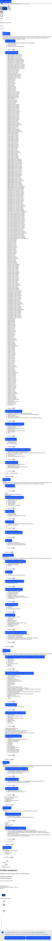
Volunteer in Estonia (12, 381)
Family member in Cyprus (13, 137)
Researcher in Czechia (12, 245)
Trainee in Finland (11, 356)
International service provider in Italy (15, 202)
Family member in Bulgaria (13, 134)
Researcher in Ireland (12, 253)
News (9, 697)
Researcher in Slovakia (12, 101)
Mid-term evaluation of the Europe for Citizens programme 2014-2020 (22, 830)
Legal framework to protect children (15, 636)
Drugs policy (10, 619)
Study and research (11, 429)
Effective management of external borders (13, 494)
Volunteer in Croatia (12, 377)
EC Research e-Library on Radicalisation (16, 706)
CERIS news (10, 662)
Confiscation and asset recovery (14, 616)
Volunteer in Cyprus (12, 378)
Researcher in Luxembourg (13, 258)
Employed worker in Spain (13, 95)
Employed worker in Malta (13, 125)
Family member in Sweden (13, 157)
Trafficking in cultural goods (13, 623)
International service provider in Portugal (16, 209)
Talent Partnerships (11, 431)
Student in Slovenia (11, 80)
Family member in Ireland (13, 147)
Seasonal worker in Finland (13, 274)
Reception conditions (12, 44)
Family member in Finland (13, 141)
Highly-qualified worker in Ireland (14, 175)
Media (9, 685)
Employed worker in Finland (13, 113)
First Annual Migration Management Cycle (16, 464)
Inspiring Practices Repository (14, 679)
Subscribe (10, 664)
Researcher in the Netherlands (14, 264)
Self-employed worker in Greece (14, 296)
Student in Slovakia (11, 79)
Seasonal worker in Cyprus (13, 270)
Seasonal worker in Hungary (13, 279)
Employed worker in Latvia (13, 122)
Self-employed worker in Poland (14, 306)
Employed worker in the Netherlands (15, 131)
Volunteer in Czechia (12, 379)
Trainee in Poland (11, 368)
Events (6, 823)
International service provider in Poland (15, 208)
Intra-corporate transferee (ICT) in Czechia (16, 218)
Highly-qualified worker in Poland (14, 182)
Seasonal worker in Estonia (13, 273)
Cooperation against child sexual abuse (15, 635)
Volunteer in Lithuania (12, 392)
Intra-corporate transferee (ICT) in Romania (16, 237)
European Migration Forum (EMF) (15, 426)
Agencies (4, 648)
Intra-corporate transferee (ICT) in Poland (16, 235)
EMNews (9, 721)
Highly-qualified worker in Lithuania (15, 179)
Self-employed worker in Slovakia (14, 74)
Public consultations (9, 824)
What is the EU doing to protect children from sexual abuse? (20, 639)
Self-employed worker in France (14, 294)
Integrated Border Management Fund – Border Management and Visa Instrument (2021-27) (26, 781)
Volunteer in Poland (12, 395)
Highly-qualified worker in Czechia (15, 166)
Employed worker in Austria (13, 105)
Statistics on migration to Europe (11, 473)
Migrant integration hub (12, 441)
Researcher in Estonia (12, 247)
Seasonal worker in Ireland (13, 280)
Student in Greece (11, 332)
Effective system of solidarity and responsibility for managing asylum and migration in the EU (26, 452)
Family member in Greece (13, 145)
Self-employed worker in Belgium (14, 310)
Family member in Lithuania (13, 151)
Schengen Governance (12, 514)
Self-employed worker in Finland (14, 293)
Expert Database (11, 684)
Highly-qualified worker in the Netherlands (16, 186)
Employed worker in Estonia (13, 112)
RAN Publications (11, 748)
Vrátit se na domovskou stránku (6, 880)
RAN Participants (11, 746)
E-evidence (10, 573)
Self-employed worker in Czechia (14, 316)
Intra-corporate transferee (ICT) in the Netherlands (18, 238)
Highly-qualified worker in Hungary (15, 174)
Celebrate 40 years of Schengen (14, 816)
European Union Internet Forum (11, 728)
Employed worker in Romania (14, 130)
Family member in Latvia (13, 150)
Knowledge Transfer (12, 678)
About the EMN (11, 714)
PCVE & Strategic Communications (15, 686)
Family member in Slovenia (13, 97)
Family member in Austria (13, 133)
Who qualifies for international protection (16, 46)
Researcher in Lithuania (12, 257)
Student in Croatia (11, 322)
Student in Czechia (11, 324)
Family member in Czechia (13, 138)
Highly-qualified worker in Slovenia (15, 55)
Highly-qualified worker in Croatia (14, 164)
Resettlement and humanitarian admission (16, 428)
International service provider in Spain (15, 62)
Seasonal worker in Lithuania (13, 283)
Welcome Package (11, 683)
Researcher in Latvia (12, 256)
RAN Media (10, 743)
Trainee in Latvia (11, 364)
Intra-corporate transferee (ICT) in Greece (16, 225)
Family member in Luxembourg (14, 152)
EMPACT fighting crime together (14, 591)
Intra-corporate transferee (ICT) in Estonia (16, 221)
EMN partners (10, 719)
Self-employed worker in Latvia (14, 301)
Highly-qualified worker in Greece (14, 173)
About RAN (10, 738)
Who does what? (11, 400)
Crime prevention (11, 618)
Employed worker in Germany (14, 115)
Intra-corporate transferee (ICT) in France (16, 223)
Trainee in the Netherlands (13, 372)
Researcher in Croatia (12, 243)
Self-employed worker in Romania (14, 308)
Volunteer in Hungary (12, 387)
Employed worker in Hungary (14, 118)
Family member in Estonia (13, 140)
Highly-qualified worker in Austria (14, 161)
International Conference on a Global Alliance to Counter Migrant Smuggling (23, 414)
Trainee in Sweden (11, 86)
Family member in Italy (12, 148)
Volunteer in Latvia (11, 391)
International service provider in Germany (16, 197)
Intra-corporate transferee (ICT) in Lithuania (16, 231)
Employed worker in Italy (13, 120)
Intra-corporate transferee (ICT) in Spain (16, 67)
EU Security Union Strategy (13, 692)
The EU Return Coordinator (13, 416)
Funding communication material (11, 800)
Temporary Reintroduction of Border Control (17, 515)
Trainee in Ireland (11, 361)
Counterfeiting (10, 626)
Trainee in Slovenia (11, 83)
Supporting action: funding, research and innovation (18, 597)
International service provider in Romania (16, 210)
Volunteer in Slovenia (12, 88)
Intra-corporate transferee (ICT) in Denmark (16, 219)
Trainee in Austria (11, 348)
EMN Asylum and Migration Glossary (15, 716)
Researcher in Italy (11, 254)
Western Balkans (11, 677)
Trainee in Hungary (11, 360)
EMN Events (10, 717)
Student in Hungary (11, 334)
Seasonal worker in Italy (12, 281)
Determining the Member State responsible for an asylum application (21, 42)
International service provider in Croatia (15, 189)
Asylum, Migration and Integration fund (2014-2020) (18, 771)
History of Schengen (12, 513)
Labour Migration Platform (10, 729)
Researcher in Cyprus (12, 244)
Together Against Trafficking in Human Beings (17, 622)
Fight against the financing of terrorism (15, 563)
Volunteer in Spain (11, 89)
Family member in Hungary (13, 146)
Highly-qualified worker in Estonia (15, 168)
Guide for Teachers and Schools (14, 696)
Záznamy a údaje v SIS (12, 500)
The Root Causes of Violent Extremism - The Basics (18, 688)
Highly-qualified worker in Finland (15, 169)
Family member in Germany (13, 144)
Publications (10, 742)
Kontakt (4, 919)
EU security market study (13, 663)
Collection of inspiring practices (14, 740)
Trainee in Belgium (11, 346)
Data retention (10, 606)
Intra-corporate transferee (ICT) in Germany (16, 224)
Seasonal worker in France (13, 275)
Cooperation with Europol (13, 592)
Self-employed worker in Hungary (14, 297)
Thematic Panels (11, 682)
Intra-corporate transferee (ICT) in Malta (16, 233)
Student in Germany (12, 330)
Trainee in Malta (11, 367)
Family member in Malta (12, 153)
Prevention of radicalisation (13, 564)
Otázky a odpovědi (11, 501)
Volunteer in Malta (11, 394)
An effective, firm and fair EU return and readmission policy (20, 413)
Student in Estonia (11, 327)
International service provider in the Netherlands (17, 211)
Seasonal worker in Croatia (13, 268)
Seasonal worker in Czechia (13, 271)
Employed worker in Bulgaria (14, 106)
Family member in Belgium (13, 132)
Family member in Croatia (13, 136)
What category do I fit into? (13, 401)
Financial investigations (12, 620)
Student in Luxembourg (12, 339)
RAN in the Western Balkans (13, 750)
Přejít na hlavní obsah (5, 1)
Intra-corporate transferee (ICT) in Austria (16, 214)
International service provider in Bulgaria (16, 188)
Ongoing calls (8, 801)
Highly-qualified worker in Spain (14, 56)
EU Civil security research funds (11, 797)
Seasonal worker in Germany (13, 276)
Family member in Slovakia (13, 96)
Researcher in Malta (12, 259)
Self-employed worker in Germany (15, 295)
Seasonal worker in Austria (13, 266)
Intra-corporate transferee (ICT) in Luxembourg (17, 232)
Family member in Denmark (13, 139)
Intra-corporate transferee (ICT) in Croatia (16, 216)
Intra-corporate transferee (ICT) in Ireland (16, 228)
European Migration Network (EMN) (15, 773)
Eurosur (6, 493)
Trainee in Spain (11, 84)
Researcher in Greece (12, 331)
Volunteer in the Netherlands (13, 399)
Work (9, 433)
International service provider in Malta (15, 207)
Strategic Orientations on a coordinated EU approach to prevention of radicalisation (24, 689)
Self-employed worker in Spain (14, 76)
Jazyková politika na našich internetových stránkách (13, 923)
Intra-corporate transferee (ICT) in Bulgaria (16, 215)
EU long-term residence (12, 443)
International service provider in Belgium (16, 187)
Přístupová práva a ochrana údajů (14, 499)
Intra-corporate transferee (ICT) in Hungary (16, 226)
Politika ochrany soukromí (8, 925)
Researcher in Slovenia (12, 102)
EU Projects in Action (9, 798)
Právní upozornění (6, 926)
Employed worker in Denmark (14, 111)
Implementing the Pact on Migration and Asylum (17, 466)
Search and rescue (11, 455)
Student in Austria (11, 320)
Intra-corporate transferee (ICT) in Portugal (16, 236)
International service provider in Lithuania (16, 204)
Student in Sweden (11, 98)
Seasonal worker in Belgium (13, 265)
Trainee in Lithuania (12, 365)
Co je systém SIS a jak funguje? (14, 505)
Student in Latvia (11, 337)
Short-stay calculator (12, 487)
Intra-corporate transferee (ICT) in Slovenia (16, 66)
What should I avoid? (12, 403)
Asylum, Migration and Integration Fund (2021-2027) (18, 770)
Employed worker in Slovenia (14, 93)
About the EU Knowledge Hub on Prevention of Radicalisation (20, 693)
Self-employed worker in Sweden (14, 77)
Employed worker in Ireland (13, 119)
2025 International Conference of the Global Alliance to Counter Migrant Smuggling (24, 417)
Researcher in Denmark (12, 246)
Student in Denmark (12, 325)
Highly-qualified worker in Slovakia (15, 54)
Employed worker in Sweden (13, 94)
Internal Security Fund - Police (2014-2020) (16, 791)
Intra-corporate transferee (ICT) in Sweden (16, 68)
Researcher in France (12, 250)
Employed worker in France (13, 116)
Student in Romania (12, 344)
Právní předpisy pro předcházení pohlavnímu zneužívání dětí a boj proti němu (23, 637)
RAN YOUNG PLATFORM (13, 749)
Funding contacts (8, 799)
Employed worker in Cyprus (13, 109)
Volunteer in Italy (11, 389)
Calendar (9, 698)
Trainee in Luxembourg (12, 366)
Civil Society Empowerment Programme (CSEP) (17, 739)
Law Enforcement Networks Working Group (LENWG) (16, 730)
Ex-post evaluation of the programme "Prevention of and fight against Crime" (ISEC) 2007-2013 (27, 831)
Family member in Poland (13, 154)
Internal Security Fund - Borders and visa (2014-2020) (18, 782)
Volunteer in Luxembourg (13, 393)
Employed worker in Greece (13, 117)
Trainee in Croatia (11, 350)
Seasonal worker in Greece (13, 278)
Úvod (4, 31)
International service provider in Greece (15, 198)
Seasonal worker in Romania (13, 289)
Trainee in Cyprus (11, 351)
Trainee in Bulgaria (11, 349)
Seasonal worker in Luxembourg (14, 285)
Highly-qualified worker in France (14, 172)
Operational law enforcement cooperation (16, 596)
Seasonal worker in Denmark (13, 272)
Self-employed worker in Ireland (14, 299)
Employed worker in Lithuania (14, 123)
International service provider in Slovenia (16, 61)
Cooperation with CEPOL (13, 593)
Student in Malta (11, 341)
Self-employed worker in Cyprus (14, 315)
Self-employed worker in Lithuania (15, 302)
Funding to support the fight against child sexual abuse (18, 634)
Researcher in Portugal (12, 261)
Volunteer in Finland (12, 382)
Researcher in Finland (12, 249)
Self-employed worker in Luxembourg (15, 303)
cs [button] (3, 13)
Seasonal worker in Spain (13, 72)
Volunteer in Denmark (12, 380)
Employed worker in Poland (13, 126)
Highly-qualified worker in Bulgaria (15, 162)
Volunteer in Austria (12, 374)
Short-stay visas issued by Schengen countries (17, 544)
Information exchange (12, 594)
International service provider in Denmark (16, 193)
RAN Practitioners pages (13, 747)
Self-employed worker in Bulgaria (14, 313)
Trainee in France (11, 357)
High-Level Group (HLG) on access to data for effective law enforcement (20, 732)
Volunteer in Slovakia (12, 87)
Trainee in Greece (11, 359)
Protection (10, 565)
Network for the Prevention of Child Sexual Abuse (15, 731)
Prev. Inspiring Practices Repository (15, 681)
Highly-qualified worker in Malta (14, 181)
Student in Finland (11, 328)
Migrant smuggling (11, 415)
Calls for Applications (12, 675)
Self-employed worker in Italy (14, 300)
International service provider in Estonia (16, 194)
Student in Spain (11, 81)
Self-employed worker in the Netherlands (16, 309)
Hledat (1, 18)
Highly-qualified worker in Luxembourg (16, 180)
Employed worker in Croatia (13, 108)
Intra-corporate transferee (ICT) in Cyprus (16, 217)
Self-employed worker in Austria (14, 311)
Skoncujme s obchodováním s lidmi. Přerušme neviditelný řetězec (21, 817)
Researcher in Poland (12, 260)
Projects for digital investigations (14, 608)
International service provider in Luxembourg (17, 205)
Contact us (7, 854)
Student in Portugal (11, 343)
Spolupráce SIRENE (12, 502)
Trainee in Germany (12, 358)
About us (7, 851)
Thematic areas (11, 665)
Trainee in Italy (11, 363)
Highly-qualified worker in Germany (15, 171)
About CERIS (10, 658)
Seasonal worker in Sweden (13, 73)
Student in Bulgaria (11, 321)
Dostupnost (5, 927)
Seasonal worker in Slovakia (13, 69)
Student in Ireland (11, 335)
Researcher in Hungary (12, 252)
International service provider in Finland (16, 195)
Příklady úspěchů (11, 504)
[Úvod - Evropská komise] (5, 7)
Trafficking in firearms (12, 625)
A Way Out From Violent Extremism (15, 690)
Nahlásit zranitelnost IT (7, 922)
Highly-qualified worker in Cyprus (14, 165)
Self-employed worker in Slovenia (14, 75)
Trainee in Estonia (11, 354)
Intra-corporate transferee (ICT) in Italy (15, 229)
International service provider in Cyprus (15, 190)
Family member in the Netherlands (14, 159)
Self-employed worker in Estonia (14, 292)
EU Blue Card (10, 405)
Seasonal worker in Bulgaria (13, 267)
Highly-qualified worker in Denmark (15, 167)
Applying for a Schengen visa (14, 542)
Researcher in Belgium (12, 239)
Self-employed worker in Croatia (14, 314)
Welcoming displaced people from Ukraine (16, 456)
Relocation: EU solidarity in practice (15, 453)
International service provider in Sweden (16, 63)
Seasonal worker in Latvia (13, 282)
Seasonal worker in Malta (13, 286)
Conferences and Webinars (13, 741)
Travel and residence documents (11, 530)
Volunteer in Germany (12, 385)
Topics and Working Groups (13, 752)
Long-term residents (12, 427)
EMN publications (11, 720)
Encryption (10, 607)
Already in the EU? (11, 402)
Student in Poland (11, 342)
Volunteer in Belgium (12, 373)
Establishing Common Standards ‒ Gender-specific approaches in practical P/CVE (24, 691)
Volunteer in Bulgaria (12, 375)
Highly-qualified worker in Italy (14, 176)
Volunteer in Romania (12, 398)
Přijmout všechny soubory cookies (15, 937)
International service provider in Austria (15, 59)
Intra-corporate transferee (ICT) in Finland (16, 222)
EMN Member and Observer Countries (15, 718)
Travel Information (11, 598)
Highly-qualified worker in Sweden (15, 58)
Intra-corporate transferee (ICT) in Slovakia (16, 65)
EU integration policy (12, 442)
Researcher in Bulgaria (12, 242)
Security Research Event (12, 583)
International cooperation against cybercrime (16, 575)
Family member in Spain (12, 100)
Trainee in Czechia (11, 352)
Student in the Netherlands (13, 345)
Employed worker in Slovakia (14, 91)
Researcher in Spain (12, 103)
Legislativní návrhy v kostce (13, 465)
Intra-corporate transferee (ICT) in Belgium (16, 212)
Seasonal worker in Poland (13, 287)
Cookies (4, 924)
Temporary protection (12, 45)
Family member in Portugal (13, 155)
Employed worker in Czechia (13, 110)
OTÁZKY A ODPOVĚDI (13, 467)
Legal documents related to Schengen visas (16, 543)
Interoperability (8, 495)
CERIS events (10, 661)
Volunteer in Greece (12, 386)
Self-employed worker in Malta (14, 304)
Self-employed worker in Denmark (15, 317)
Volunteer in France (11, 384)
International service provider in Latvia (15, 203)
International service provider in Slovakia (16, 60)
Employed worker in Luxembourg (14, 124)
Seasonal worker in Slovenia (13, 70)
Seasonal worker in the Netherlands (15, 290)
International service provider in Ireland (15, 201)
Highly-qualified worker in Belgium (15, 160)
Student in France (11, 329)
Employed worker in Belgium (14, 104)
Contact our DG (6, 890)
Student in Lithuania (12, 338)
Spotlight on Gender (12, 694)
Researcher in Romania (12, 262)
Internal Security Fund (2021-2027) (15, 790)
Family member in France (13, 143)
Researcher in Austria (12, 240)
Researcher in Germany (12, 251)
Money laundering (11, 621)
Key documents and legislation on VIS (15, 534)
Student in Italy (11, 336)
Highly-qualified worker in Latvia (14, 178)
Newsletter (7, 822)
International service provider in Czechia (16, 192)
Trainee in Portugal (11, 370)
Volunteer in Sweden (12, 90)
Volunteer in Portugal (12, 396)
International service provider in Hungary (16, 200)
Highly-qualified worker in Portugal (15, 183)
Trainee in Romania (11, 371)
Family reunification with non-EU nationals (16, 430)
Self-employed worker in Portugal (14, 307)
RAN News (10, 745)
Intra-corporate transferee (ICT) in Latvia (16, 230)
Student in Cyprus (11, 323)
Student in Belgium (11, 318)
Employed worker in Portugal (13, 129)
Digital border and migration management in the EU (18, 451)
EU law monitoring (9, 841)
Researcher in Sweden (12, 127)
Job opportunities (8, 852)
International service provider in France (15, 196)
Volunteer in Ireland (12, 388)
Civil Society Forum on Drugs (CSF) (12, 734)
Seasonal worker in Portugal (13, 288)
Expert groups (10, 722)
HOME (4, 862)
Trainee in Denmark (12, 353)
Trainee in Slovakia (11, 82)
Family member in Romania (13, 158)
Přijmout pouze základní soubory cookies (38, 937)
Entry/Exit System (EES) (13, 525)
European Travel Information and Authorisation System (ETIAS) (21, 523)
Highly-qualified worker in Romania (15, 184)
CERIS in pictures (11, 660)
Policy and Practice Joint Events (14, 676)
